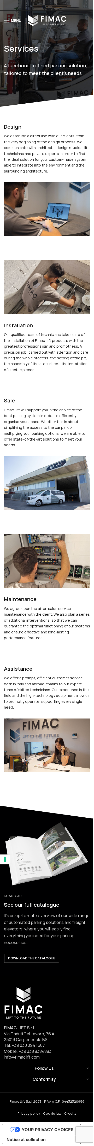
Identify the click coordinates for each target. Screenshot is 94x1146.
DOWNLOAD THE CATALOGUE (31, 958)
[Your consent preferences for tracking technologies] (5, 859)
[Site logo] (47, 20)
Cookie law (52, 1113)
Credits (70, 1113)
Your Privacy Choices (47, 1129)
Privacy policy (28, 1113)
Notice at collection (26, 1139)
